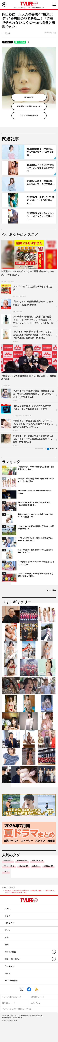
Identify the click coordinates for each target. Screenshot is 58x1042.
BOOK (7, 973)
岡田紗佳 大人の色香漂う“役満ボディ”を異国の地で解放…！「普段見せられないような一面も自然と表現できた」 (30, 891)
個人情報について (37, 997)
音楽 (7, 937)
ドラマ (7, 916)
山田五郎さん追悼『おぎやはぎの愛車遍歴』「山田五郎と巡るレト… (34, 503)
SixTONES (23, 861)
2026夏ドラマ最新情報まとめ (29, 106)
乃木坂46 (24, 866)
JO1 (6, 871)
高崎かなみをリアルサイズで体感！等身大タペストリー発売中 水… (35, 515)
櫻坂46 (36, 866)
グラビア (12, 887)
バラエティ (9, 923)
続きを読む (29, 97)
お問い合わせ (36, 1003)
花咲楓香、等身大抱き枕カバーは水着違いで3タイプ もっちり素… (36, 480)
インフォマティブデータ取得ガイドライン (17, 1009)
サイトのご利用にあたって (11, 997)
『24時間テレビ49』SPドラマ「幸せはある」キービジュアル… (36, 563)
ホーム (4, 887)
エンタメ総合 (10, 952)
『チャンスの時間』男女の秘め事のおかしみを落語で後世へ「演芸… (35, 575)
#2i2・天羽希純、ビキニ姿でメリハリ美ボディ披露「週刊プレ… (35, 551)
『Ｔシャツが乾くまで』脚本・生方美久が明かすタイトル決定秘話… (35, 539)
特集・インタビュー (13, 959)
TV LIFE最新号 (11, 981)
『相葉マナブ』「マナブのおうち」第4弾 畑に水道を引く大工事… (36, 468)
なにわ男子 (9, 866)
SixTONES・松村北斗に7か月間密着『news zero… (34, 492)
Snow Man (38, 861)
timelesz (9, 861)
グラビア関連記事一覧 (29, 115)
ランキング (9, 966)
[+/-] (54, 952)
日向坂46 (49, 866)
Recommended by (40, 449)
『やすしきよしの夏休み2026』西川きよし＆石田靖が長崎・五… (36, 527)
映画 (7, 945)
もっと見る (51, 590)
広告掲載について (8, 1003)
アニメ (7, 930)
